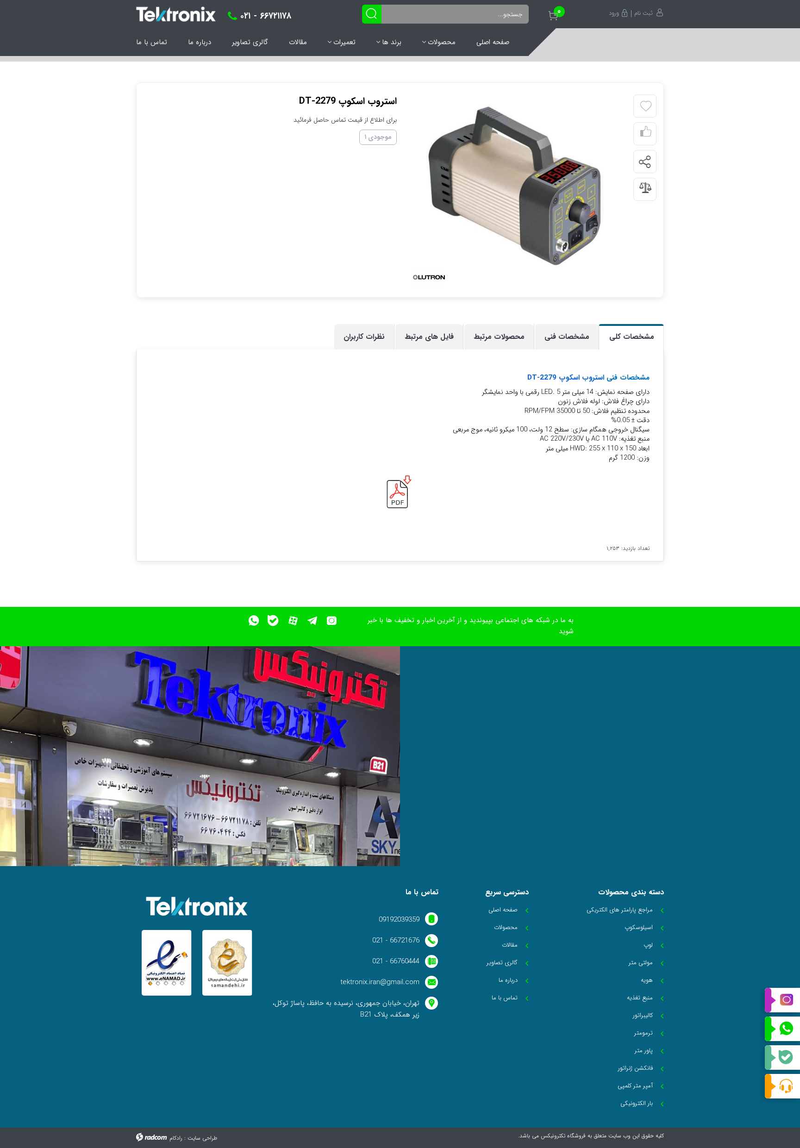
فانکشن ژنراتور (635, 1068)
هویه (647, 980)
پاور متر (644, 1050)
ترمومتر (643, 1033)
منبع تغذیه (640, 998)
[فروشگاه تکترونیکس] (175, 14)
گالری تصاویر (250, 42)
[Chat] (782, 1086)
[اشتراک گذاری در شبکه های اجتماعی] (644, 162)
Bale (782, 1057)
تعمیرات (344, 42)
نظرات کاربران (364, 337)
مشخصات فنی (566, 337)
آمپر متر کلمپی (635, 1086)
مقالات (298, 42)
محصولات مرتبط (499, 337)
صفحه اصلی (492, 42)
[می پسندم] (645, 134)
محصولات (442, 42)
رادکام (175, 1138)
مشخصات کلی (631, 337)
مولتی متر (641, 962)
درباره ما (199, 42)
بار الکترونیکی (636, 1103)
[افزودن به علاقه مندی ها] (645, 106)
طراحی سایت (202, 1138)
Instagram (782, 1000)
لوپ (648, 945)
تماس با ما (151, 42)
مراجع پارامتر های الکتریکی (620, 910)
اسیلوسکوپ (639, 927)
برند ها (391, 42)
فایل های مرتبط (429, 337)
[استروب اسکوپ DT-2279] (519, 189)
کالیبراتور (643, 1015)
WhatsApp (782, 1029)
